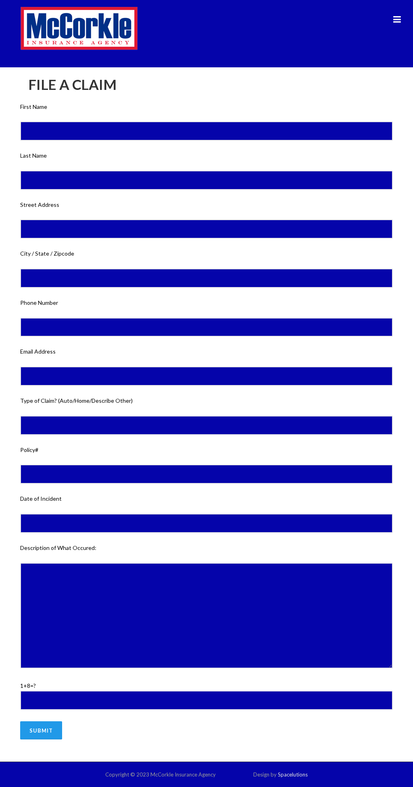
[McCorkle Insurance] (79, 28)
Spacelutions (293, 774)
